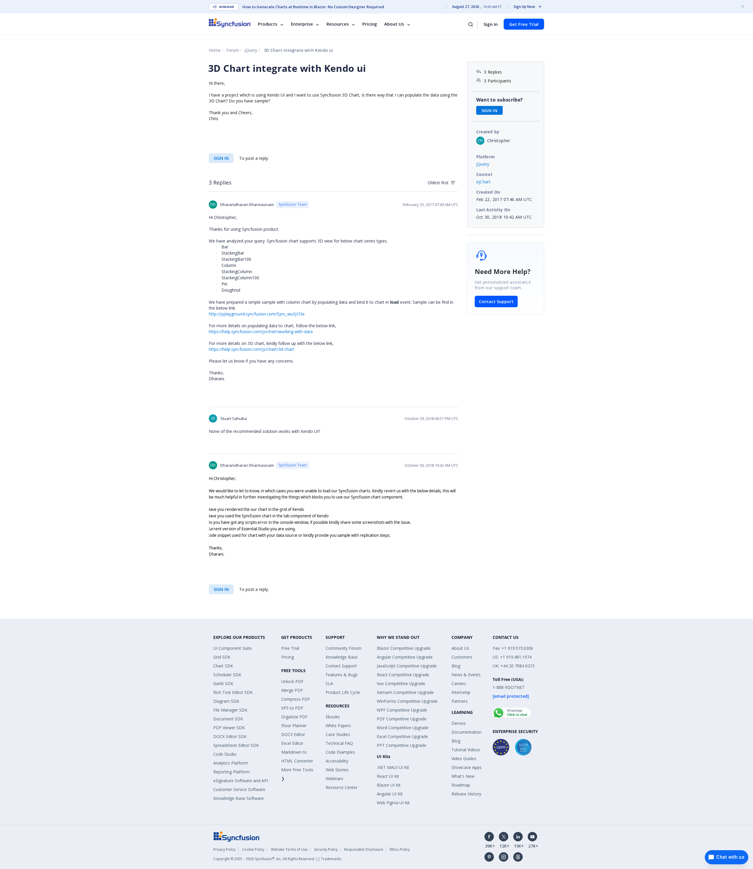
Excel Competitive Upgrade (402, 736)
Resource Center (341, 787)
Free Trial (290, 648)
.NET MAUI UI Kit (393, 767)
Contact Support (496, 301)
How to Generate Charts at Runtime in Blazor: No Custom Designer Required (313, 6)
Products (267, 24)
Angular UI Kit (390, 794)
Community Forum (343, 648)
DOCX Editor (293, 734)
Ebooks (333, 717)
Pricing (369, 24)
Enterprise (302, 24)
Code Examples (340, 752)
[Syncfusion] (236, 836)
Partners (460, 701)
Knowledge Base (342, 657)
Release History (466, 794)
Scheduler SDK (227, 674)
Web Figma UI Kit (393, 802)
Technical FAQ (339, 743)
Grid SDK (221, 657)
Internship (461, 692)
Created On (488, 192)
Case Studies (338, 734)
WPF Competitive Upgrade (402, 710)
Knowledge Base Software (238, 798)
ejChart (483, 182)
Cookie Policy (253, 849)
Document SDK (228, 719)
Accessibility (337, 761)
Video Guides (464, 758)
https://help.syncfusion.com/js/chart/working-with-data (261, 331)
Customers (462, 657)
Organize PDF (294, 717)
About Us (394, 24)
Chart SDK (223, 666)
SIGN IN (221, 158)
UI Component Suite (232, 648)
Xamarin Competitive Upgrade (405, 692)
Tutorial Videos (466, 749)
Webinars (334, 778)
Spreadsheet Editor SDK (236, 745)
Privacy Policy (224, 849)
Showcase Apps (467, 767)
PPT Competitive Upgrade (401, 745)
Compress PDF (295, 699)
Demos (459, 723)
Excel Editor (292, 743)
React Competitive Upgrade (403, 674)
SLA (329, 683)
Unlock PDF (292, 681)
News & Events (466, 674)
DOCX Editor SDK (229, 736)
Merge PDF (292, 690)
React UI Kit (388, 776)
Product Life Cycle (343, 692)
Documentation (467, 732)
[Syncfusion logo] (230, 22)
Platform (485, 156)
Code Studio (224, 754)
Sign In (491, 24)
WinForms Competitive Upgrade (407, 701)
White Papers (338, 725)
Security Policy (326, 849)
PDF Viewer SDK (229, 727)
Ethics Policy (400, 849)
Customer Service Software (239, 789)
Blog (456, 666)
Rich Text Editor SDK (233, 692)
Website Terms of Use (289, 849)
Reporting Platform (231, 772)
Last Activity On (493, 209)
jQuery (250, 50)
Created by (487, 131)
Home (215, 50)
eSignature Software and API (240, 780)
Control (484, 174)
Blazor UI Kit (389, 785)
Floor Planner (294, 725)
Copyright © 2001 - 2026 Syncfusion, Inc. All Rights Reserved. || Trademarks (277, 858)
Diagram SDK (226, 701)
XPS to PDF (292, 708)
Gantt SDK (223, 683)
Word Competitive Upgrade (403, 727)
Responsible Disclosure (363, 849)
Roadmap (461, 785)
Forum (232, 50)
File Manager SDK (230, 710)
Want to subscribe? (499, 100)
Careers (459, 683)
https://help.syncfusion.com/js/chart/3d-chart (251, 349)
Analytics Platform (230, 763)
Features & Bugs (342, 674)
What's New (463, 776)
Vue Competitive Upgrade (401, 683)
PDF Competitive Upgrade (402, 719)
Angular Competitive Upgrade (405, 657)
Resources (337, 24)
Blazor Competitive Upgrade (404, 648)
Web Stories (337, 769)
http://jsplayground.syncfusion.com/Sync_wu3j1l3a (256, 314)
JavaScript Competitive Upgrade (407, 666)
